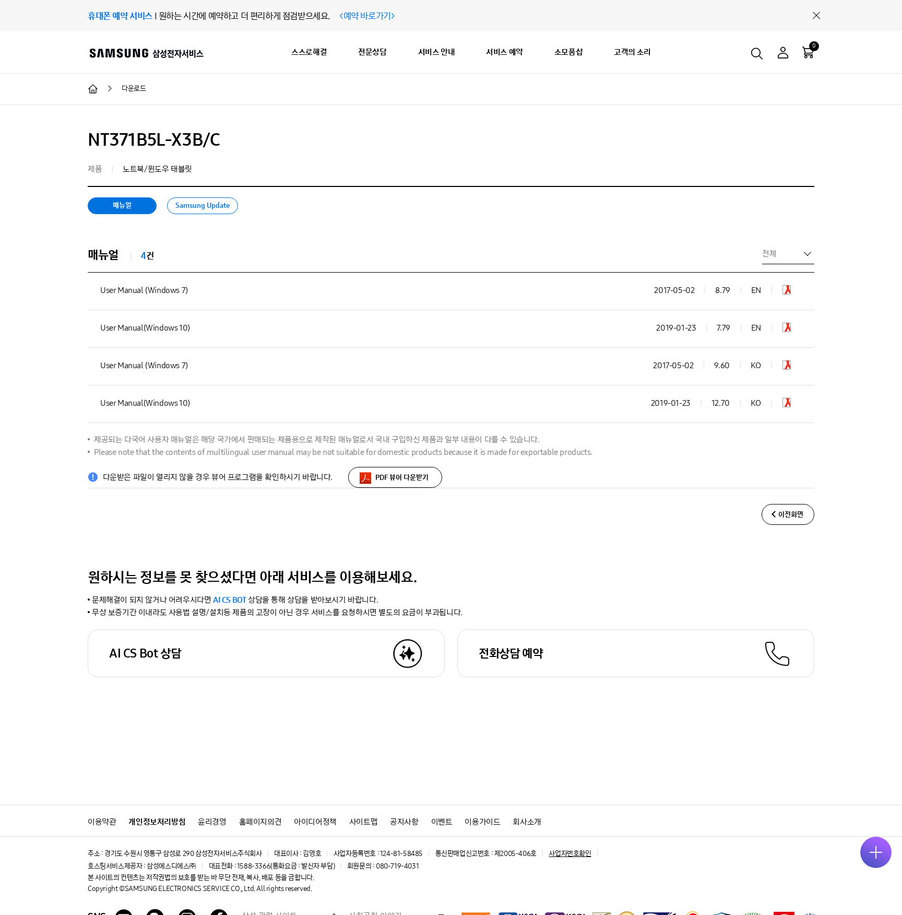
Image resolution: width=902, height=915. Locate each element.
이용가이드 (482, 822)
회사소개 (527, 822)
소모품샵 (568, 52)
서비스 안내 (436, 52)
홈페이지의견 (260, 822)
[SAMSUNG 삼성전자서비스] (146, 53)
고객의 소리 (632, 52)
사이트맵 (363, 822)
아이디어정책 (315, 822)
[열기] (876, 852)
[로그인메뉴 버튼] (783, 54)
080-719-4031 (397, 866)
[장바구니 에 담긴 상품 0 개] (808, 52)
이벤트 (442, 822)
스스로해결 (309, 52)
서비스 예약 (504, 52)
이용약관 (102, 822)
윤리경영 (212, 822)
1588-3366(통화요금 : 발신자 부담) (286, 866)
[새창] (786, 292)
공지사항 (404, 822)
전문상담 (372, 52)
